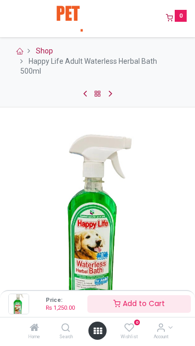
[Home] (34, 328)
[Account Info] (161, 328)
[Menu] (8, 18)
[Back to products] (98, 94)
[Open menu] (98, 331)
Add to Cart (143, 303)
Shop (44, 51)
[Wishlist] (129, 328)
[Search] (66, 328)
